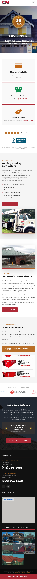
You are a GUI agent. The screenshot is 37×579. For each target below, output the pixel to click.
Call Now (11, 204)
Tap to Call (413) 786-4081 (19, 577)
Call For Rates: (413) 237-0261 (18, 348)
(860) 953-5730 (12, 480)
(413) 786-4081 (28, 121)
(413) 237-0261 (23, 99)
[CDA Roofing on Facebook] (3, 486)
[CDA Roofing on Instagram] (8, 486)
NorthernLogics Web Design (22, 572)
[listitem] (7, 537)
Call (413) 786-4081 (20, 440)
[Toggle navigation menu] (33, 3)
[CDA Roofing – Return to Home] (6, 3)
